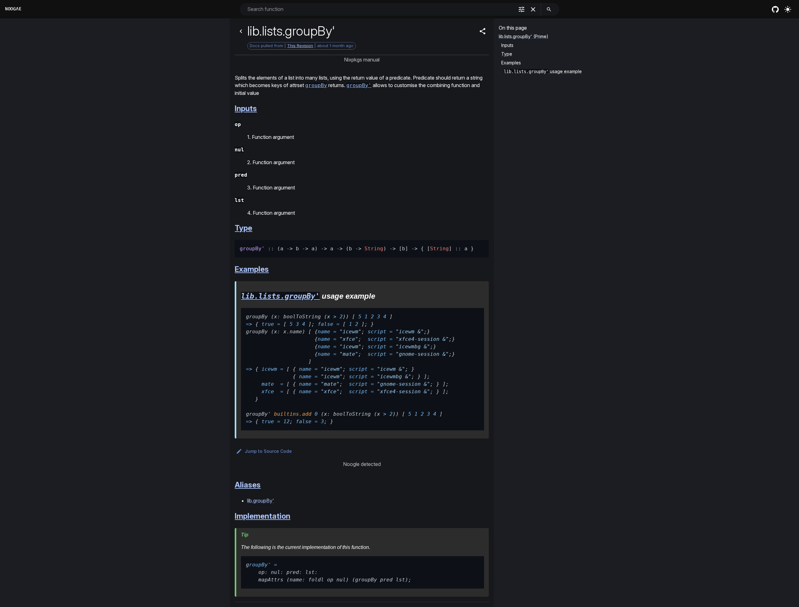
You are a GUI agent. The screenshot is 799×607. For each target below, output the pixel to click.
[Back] (241, 31)
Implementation (262, 516)
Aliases (248, 484)
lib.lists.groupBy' (280, 296)
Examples (252, 269)
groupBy (316, 85)
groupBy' (358, 85)
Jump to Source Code (268, 451)
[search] (549, 9)
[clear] (533, 9)
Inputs (246, 108)
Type (243, 228)
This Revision (300, 45)
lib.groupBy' (260, 500)
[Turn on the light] (788, 9)
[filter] (521, 9)
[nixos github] (775, 9)
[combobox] (380, 9)
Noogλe (13, 9)
